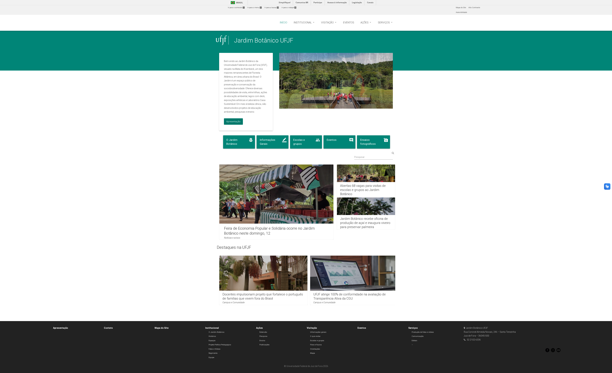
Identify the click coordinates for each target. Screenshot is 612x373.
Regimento (213, 353)
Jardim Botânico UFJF (263, 40)
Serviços (413, 328)
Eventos (361, 328)
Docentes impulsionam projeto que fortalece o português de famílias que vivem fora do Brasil (262, 296)
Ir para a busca (271, 8)
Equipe (211, 357)
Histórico (212, 336)
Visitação (312, 328)
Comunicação (417, 336)
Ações (259, 328)
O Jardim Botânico (216, 332)
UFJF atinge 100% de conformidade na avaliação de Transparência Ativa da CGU (349, 296)
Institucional (212, 328)
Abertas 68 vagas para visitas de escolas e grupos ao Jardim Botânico (363, 190)
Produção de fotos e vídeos (423, 332)
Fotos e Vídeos (214, 349)
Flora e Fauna (316, 345)
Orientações (315, 349)
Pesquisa (263, 336)
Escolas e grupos (317, 341)
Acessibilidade (461, 12)
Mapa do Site (461, 8)
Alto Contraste (474, 8)
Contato (108, 328)
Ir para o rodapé (289, 8)
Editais (414, 341)
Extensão (263, 332)
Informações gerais (318, 332)
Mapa (312, 353)
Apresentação (60, 328)
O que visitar (315, 336)
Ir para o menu (254, 8)
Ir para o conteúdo (236, 8)
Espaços (212, 341)
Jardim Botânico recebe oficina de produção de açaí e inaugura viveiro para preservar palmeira (365, 223)
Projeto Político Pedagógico (220, 345)
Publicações (264, 345)
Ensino (262, 341)
